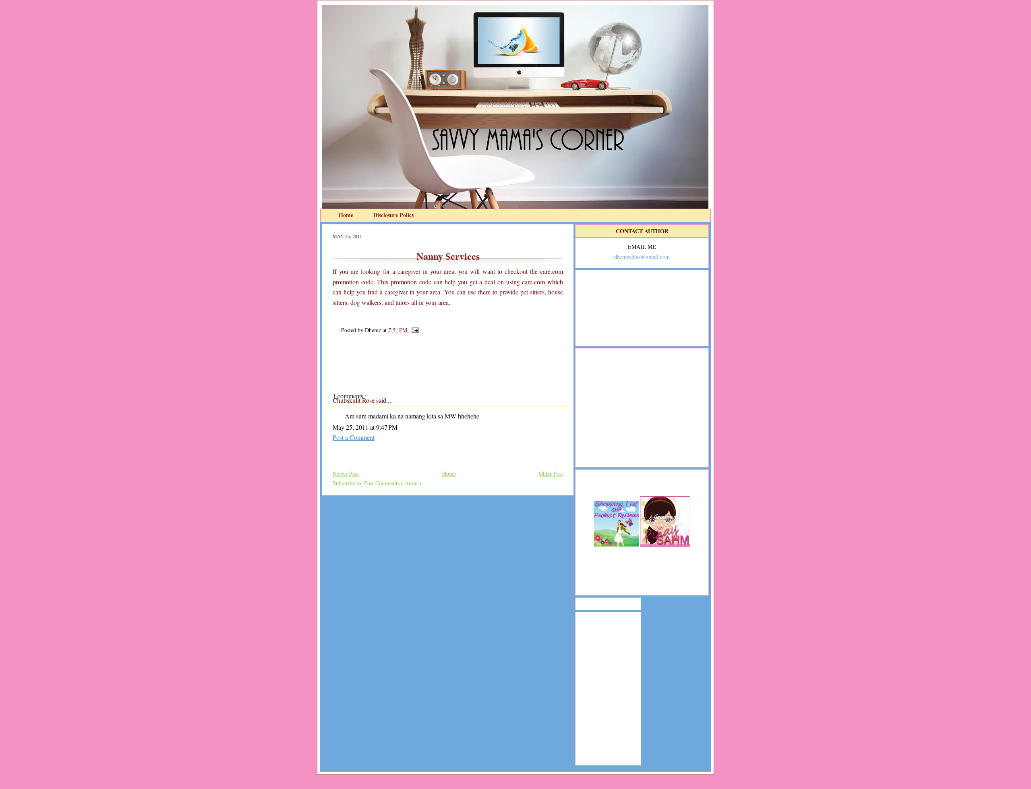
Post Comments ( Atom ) (392, 483)
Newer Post (346, 473)
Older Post (551, 473)
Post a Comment (354, 437)
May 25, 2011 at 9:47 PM (365, 427)
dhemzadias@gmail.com (642, 257)
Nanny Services (448, 256)
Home (347, 215)
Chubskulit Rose (354, 400)
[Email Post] (414, 330)
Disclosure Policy (393, 215)
